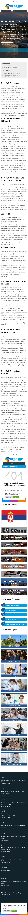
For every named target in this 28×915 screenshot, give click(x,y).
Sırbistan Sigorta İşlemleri (14, 567)
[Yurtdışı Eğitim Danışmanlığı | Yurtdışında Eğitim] (14, 6)
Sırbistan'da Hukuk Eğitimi (14, 661)
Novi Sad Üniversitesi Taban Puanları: (11, 73)
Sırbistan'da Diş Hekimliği (14, 690)
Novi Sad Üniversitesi (7, 65)
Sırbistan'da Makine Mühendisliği (14, 764)
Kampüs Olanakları (9, 72)
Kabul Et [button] (14, 910)
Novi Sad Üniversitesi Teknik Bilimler (15, 624)
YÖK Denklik (7, 70)
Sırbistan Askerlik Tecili (14, 530)
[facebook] (11, 1)
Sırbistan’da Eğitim (7, 44)
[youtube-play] (13, 1)
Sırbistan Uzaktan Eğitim (14, 574)
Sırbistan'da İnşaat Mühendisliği (14, 720)
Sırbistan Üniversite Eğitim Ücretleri (14, 582)
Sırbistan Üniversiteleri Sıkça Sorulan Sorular (14, 591)
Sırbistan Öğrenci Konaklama (14, 552)
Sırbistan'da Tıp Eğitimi (14, 676)
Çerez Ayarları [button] (7, 910)
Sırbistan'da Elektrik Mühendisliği (14, 749)
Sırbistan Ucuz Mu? (14, 559)
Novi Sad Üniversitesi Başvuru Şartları (11, 75)
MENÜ (15, 11)
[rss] (16, 1)
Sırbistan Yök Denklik (14, 537)
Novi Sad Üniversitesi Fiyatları (9, 76)
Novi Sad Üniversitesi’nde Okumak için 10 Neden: (14, 69)
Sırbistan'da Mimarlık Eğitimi (14, 735)
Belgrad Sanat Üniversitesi (12, 605)
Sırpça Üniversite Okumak (14, 646)
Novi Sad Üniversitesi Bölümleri (10, 67)
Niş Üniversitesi (10, 615)
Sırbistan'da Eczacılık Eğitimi (14, 705)
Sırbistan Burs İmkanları (14, 545)
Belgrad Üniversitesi (11, 610)
